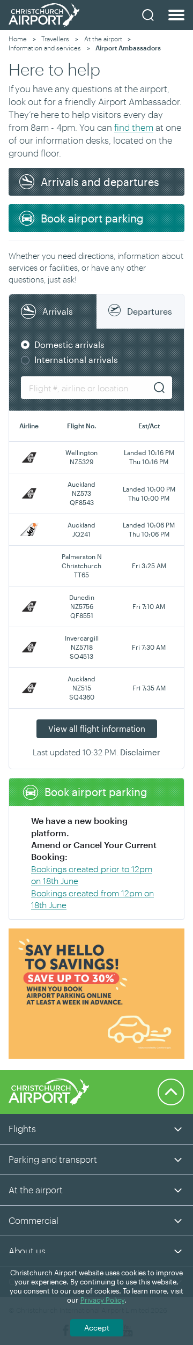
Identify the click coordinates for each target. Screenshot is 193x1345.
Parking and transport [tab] (53, 1159)
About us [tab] (27, 1250)
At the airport (103, 38)
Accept (96, 1327)
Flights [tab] (22, 1128)
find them (133, 127)
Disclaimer (140, 752)
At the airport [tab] (36, 1189)
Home (18, 38)
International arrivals (76, 359)
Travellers (55, 38)
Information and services (45, 47)
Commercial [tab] (33, 1220)
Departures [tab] (149, 311)
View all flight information (96, 728)
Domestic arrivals (69, 344)
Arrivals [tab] (57, 311)
